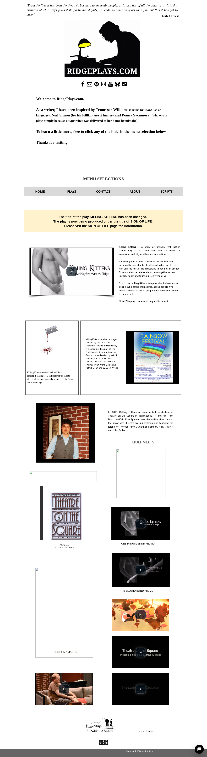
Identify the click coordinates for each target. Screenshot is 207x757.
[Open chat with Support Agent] (199, 749)
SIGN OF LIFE (98, 226)
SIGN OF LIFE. (141, 221)
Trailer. (150, 731)
